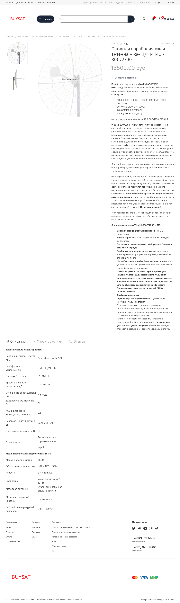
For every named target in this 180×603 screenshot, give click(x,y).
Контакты (36, 527)
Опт (53, 551)
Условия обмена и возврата (64, 536)
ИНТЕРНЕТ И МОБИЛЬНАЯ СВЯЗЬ (35, 36)
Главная (9, 36)
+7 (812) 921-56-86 (164, 2)
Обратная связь (59, 546)
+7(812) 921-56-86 (144, 538)
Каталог (10, 2)
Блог (54, 541)
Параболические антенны (114, 36)
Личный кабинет (46, 2)
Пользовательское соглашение (66, 532)
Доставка (21, 2)
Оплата (32, 2)
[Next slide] (101, 79)
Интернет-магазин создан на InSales (157, 599)
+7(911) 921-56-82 (144, 547)
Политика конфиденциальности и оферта (71, 527)
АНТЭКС (91, 36)
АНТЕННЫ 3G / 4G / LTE (70, 36)
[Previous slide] (38, 79)
